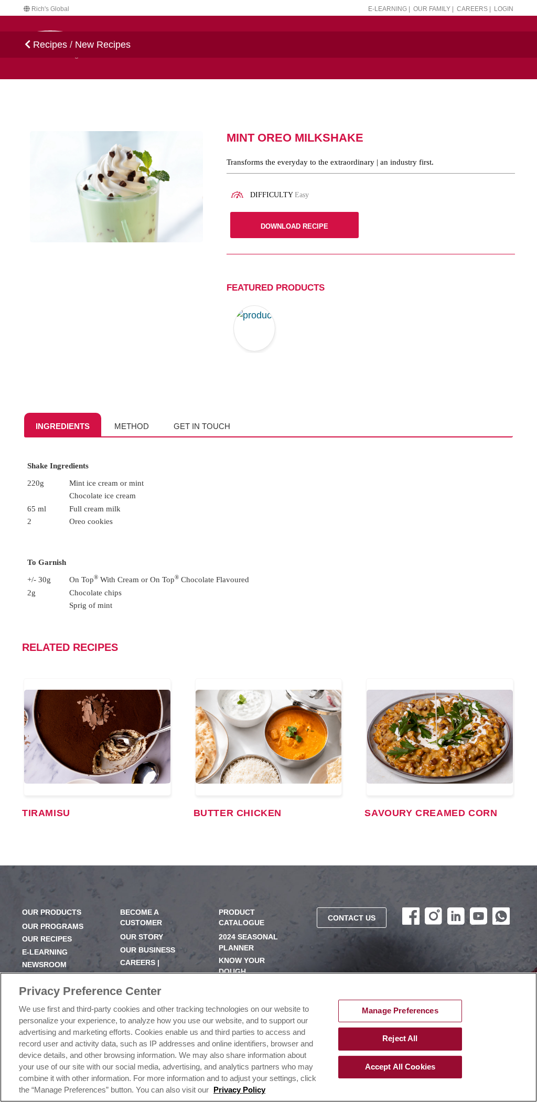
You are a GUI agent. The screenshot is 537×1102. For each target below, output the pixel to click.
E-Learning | (389, 9)
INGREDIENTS (63, 426)
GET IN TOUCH (202, 426)
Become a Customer (141, 917)
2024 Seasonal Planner (248, 942)
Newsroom (44, 965)
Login (503, 9)
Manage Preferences (400, 1011)
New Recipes (103, 44)
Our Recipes (47, 939)
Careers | (474, 9)
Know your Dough (242, 966)
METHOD (131, 426)
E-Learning (45, 952)
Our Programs (52, 926)
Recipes (48, 44)
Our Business (147, 950)
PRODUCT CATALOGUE (241, 917)
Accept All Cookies (400, 1067)
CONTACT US (351, 918)
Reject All (399, 1038)
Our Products (51, 912)
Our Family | (433, 9)
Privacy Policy (239, 1090)
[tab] (62, 425)
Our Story (141, 937)
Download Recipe (294, 226)
